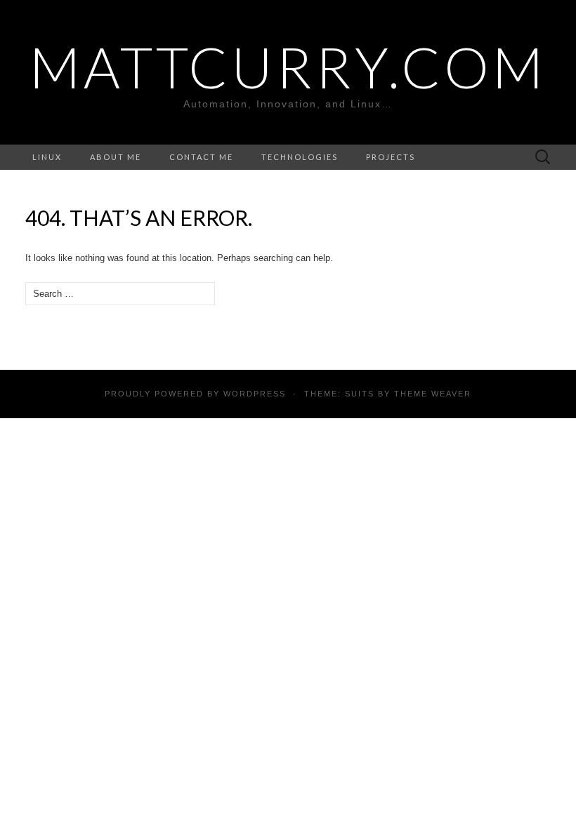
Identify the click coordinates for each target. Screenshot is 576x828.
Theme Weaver (432, 393)
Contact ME (201, 156)
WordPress (254, 393)
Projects (390, 156)
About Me (115, 156)
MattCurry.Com (288, 66)
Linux (47, 156)
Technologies (299, 156)
